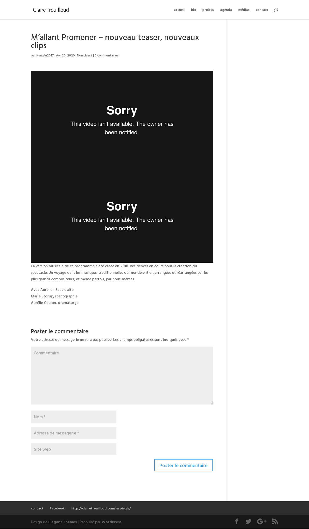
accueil (179, 10)
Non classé (84, 55)
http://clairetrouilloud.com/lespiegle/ (101, 508)
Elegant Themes (62, 522)
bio (193, 10)
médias (244, 10)
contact (262, 10)
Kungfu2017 (45, 55)
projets (208, 10)
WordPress (111, 522)
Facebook (57, 508)
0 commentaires (106, 55)
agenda (226, 10)
